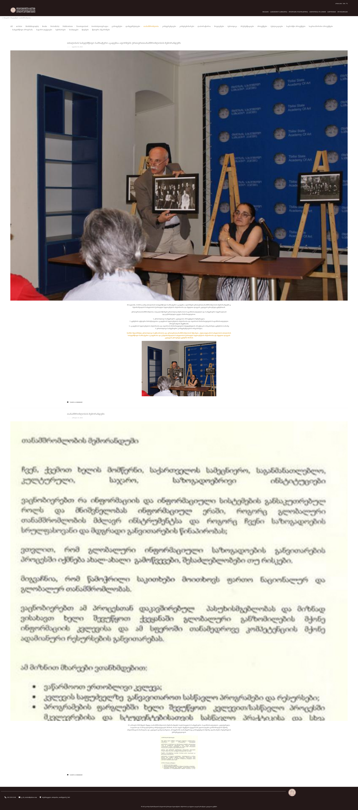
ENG (344, 3)
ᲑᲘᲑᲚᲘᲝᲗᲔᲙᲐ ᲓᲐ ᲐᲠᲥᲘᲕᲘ (317, 12)
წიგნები (85, 30)
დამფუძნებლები (133, 26)
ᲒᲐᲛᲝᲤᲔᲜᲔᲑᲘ (331, 12)
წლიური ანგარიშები (101, 30)
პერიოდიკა (232, 26)
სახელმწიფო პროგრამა (22, 30)
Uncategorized (82, 26)
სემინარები (60, 30)
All (11, 26)
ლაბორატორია (204, 26)
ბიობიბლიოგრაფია (99, 26)
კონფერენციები (169, 26)
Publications (68, 26)
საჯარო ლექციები (44, 30)
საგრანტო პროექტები (295, 26)
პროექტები (262, 26)
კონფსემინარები (186, 26)
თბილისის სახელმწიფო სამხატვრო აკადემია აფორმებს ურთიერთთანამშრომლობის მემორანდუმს (124, 42)
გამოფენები (117, 26)
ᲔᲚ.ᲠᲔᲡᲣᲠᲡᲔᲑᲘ (342, 12)
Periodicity (54, 26)
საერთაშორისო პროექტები (321, 26)
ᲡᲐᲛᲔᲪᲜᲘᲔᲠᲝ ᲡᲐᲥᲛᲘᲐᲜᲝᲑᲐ (278, 12)
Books (44, 26)
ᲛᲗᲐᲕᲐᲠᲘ (266, 12)
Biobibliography (32, 26)
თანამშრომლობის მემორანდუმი (86, 413)
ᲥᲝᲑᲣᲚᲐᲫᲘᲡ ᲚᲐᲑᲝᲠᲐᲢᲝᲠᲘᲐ (298, 12)
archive (19, 26)
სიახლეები (73, 30)
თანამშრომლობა (151, 26)
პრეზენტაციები (247, 26)
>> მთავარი (5, 18)
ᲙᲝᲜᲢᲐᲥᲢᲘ (338, 3)
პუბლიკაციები (276, 26)
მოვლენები (14, 18)
